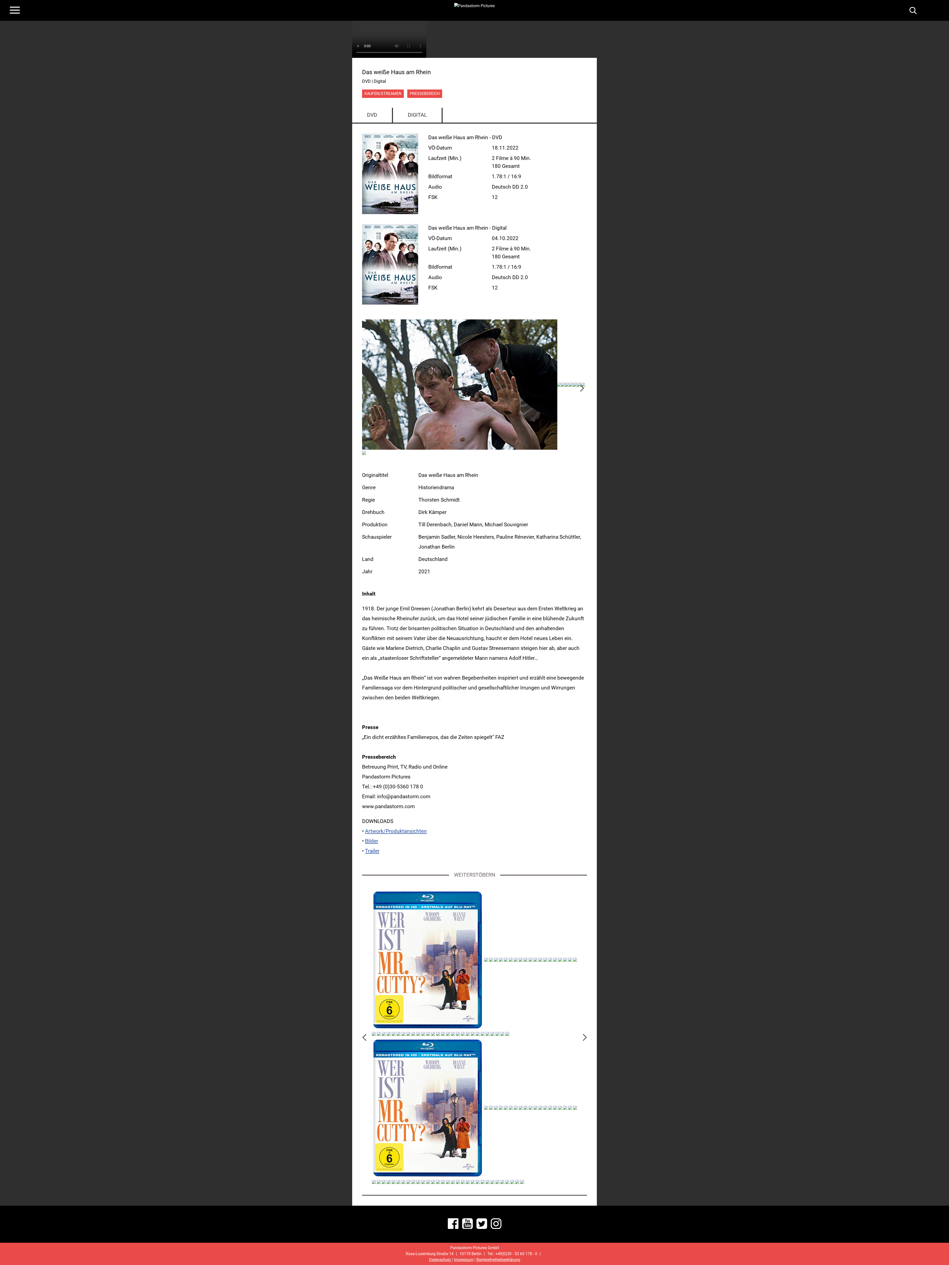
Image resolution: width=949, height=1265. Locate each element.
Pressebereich (425, 93)
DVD (372, 115)
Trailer (372, 851)
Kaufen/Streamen (383, 93)
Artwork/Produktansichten (396, 831)
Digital (417, 115)
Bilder (371, 841)
